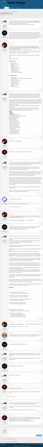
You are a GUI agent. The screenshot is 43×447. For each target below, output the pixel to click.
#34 (41, 342)
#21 (41, 19)
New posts (2, 9)
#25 (41, 139)
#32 (41, 322)
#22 (41, 30)
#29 (41, 212)
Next (11, 425)
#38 (41, 384)
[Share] (39, 19)
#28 (41, 197)
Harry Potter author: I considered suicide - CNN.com (18, 326)
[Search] (41, 8)
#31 (41, 234)
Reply (41, 40)
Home (2, 7)
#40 (41, 415)
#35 (41, 351)
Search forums (7, 9)
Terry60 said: (12, 45)
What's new (12, 7)
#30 (41, 224)
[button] (15, 8)
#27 (41, 160)
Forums (6, 7)
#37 (41, 373)
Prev (2, 425)
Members (18, 7)
